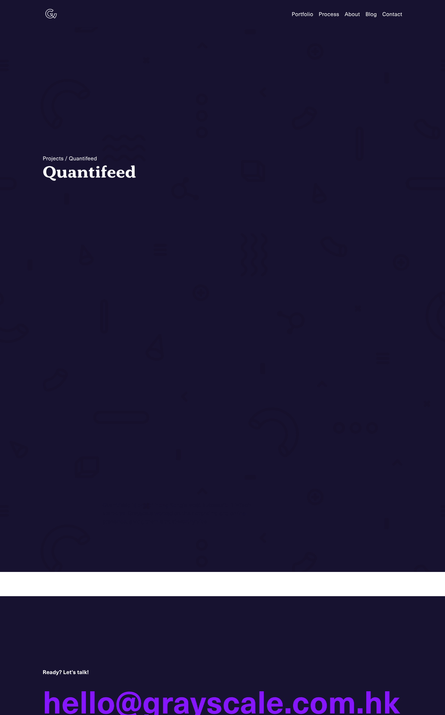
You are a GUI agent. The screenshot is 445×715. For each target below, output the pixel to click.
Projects (53, 158)
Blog (371, 14)
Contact (392, 14)
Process (329, 14)
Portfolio (302, 14)
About (352, 14)
